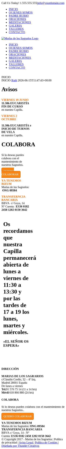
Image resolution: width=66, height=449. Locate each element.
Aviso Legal (26, 442)
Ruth (14, 80)
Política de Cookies (46, 442)
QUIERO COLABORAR (10, 173)
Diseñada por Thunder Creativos (20, 445)
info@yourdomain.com (50, 3)
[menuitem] (37, 9)
